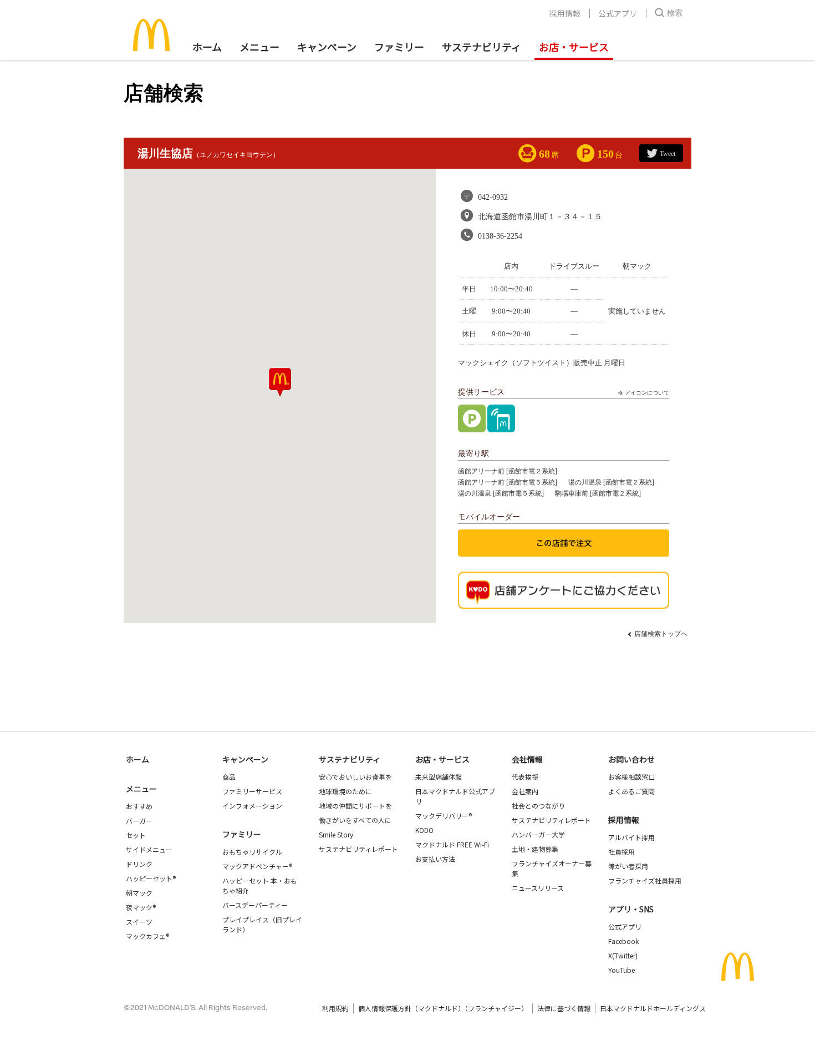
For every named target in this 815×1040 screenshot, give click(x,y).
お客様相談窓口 (631, 776)
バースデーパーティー (255, 905)
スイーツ (139, 921)
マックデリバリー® (443, 815)
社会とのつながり (538, 805)
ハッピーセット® (151, 878)
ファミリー (399, 46)
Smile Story (336, 834)
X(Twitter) (623, 955)
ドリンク (139, 864)
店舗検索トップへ (660, 634)
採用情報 (564, 13)
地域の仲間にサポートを (355, 805)
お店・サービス (574, 46)
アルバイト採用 (631, 837)
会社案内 (525, 791)
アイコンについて (647, 393)
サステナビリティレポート (358, 849)
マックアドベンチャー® (257, 866)
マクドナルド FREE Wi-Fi (452, 844)
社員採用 (621, 851)
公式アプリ (617, 13)
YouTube (621, 970)
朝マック (139, 892)
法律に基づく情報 (563, 1008)
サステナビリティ (481, 46)
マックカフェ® (147, 936)
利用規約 (335, 1008)
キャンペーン (326, 46)
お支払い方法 (435, 859)
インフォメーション (252, 805)
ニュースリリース (538, 887)
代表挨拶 (525, 776)
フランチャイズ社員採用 (644, 880)
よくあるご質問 (631, 791)
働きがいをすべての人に (355, 820)
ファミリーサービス (252, 791)
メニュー (141, 788)
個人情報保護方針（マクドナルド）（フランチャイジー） (443, 1008)
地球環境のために (345, 791)
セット (136, 835)
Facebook (623, 941)
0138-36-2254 (500, 236)
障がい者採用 (628, 866)
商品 (229, 776)
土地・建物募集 (535, 849)
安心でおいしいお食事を (355, 776)
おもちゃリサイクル (252, 851)
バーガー (139, 820)
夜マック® (141, 907)
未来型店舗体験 (438, 776)
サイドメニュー (149, 849)
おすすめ (139, 806)
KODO (424, 830)
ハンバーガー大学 (538, 834)
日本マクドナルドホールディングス (653, 1008)
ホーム (207, 46)
